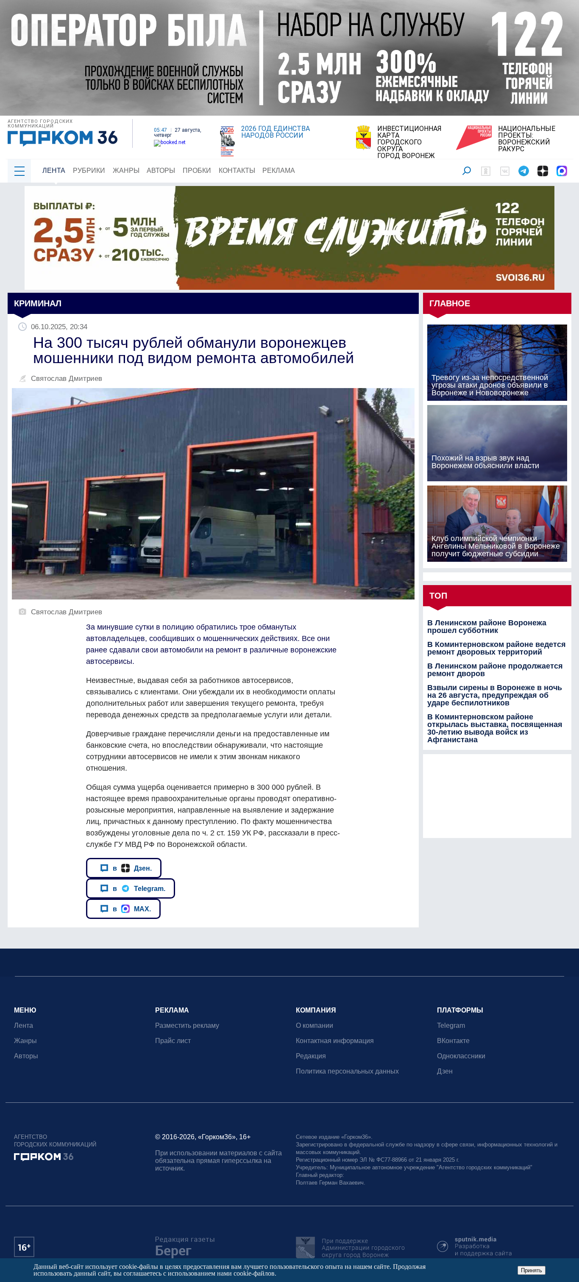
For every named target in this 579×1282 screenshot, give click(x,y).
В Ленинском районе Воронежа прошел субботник (486, 626)
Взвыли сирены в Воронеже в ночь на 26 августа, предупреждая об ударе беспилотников (494, 695)
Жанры (126, 170)
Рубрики (89, 170)
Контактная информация (335, 1040)
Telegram (451, 1025)
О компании (314, 1025)
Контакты (237, 170)
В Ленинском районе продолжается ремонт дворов (495, 669)
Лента (53, 170)
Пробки (197, 170)
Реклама (278, 170)
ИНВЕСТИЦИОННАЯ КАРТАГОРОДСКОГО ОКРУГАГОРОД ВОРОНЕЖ (409, 142)
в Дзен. (132, 868)
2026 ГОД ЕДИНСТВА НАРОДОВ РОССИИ (275, 132)
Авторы (161, 170)
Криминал (37, 303)
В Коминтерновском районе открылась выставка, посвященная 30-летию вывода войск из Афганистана (494, 728)
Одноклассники (461, 1056)
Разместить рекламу (187, 1025)
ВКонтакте (453, 1040)
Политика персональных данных (347, 1071)
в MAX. (132, 909)
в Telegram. (139, 888)
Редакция (311, 1056)
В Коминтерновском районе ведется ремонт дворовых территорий (496, 648)
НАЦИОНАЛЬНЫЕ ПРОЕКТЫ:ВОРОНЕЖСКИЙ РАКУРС (526, 139)
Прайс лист (173, 1040)
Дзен (445, 1071)
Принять (531, 1270)
